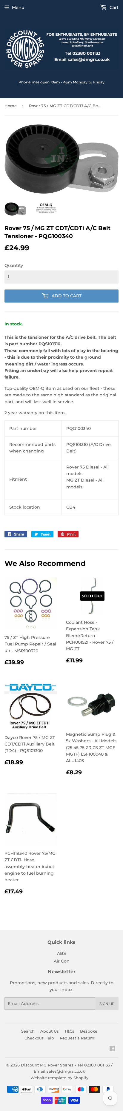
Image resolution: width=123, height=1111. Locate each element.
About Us (49, 1031)
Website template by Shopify (59, 1077)
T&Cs (69, 1031)
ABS (61, 953)
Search (28, 1031)
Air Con (62, 961)
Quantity (13, 265)
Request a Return (77, 1038)
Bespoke (88, 1031)
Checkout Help (39, 1038)
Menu (18, 7)
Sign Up (107, 1003)
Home (10, 105)
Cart (113, 7)
